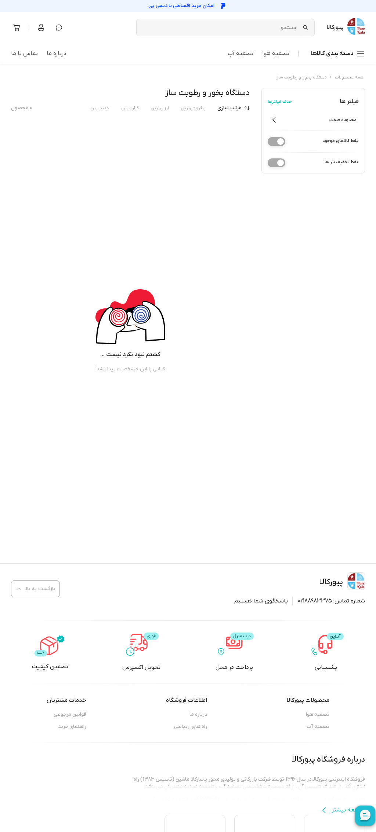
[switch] (276, 141)
